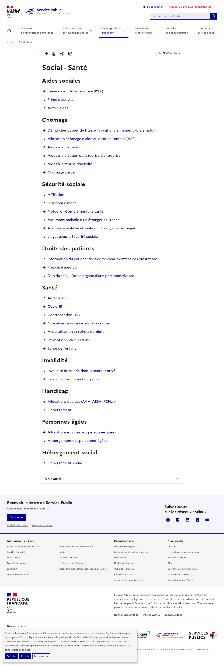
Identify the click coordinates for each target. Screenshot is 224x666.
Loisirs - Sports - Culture (71, 563)
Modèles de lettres (123, 563)
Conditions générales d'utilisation (176, 649)
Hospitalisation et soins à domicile (76, 331)
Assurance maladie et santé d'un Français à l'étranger (91, 228)
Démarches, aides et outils (143, 31)
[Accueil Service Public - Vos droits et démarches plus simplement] (48, 15)
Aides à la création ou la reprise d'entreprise (84, 155)
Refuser (25, 656)
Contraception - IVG (65, 314)
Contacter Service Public (206, 31)
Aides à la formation (64, 147)
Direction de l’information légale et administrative (165, 603)
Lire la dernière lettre (17, 525)
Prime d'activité (61, 99)
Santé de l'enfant (62, 348)
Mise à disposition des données (183, 552)
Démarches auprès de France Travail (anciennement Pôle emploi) (101, 130)
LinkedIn (187, 519)
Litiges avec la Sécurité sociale (73, 236)
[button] (69, 54)
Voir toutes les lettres (42, 525)
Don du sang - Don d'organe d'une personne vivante (91, 275)
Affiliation (56, 194)
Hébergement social (65, 463)
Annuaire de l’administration (177, 31)
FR (169, 53)
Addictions (57, 298)
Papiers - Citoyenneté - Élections (23, 546)
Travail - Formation (16, 563)
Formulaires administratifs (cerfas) (131, 552)
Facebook (168, 519)
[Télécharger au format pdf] (46, 54)
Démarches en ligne (124, 546)
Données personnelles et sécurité (138, 649)
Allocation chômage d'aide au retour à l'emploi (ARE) (91, 138)
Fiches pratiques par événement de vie (75, 31)
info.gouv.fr (150, 615)
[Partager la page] (62, 54)
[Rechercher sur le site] (213, 16)
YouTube (207, 519)
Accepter (11, 656)
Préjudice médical (62, 267)
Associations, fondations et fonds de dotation (82, 568)
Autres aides (58, 108)
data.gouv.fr (172, 615)
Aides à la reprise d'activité (70, 163)
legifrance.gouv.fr (124, 615)
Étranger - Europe (68, 557)
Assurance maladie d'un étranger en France (84, 219)
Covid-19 (55, 306)
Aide (170, 563)
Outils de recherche (124, 568)
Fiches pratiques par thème (111, 31)
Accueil (11, 42)
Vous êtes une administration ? (183, 568)
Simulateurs (120, 557)
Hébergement (59, 409)
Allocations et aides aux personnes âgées (82, 432)
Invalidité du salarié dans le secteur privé (81, 370)
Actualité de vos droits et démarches (37, 31)
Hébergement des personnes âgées (77, 440)
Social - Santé (14, 557)
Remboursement (62, 203)
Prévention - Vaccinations (69, 340)
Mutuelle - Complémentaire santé (76, 211)
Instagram (197, 519)
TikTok (177, 519)
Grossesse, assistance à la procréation (79, 323)
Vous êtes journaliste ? (179, 574)
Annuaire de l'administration (128, 580)
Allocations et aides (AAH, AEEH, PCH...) (81, 401)
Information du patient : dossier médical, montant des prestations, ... (105, 259)
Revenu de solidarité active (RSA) (75, 91)
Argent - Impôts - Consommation (76, 546)
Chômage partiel (62, 172)
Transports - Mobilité (17, 574)
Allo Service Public (123, 574)
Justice (62, 552)
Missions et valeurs (177, 557)
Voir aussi (53, 479)
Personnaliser (41, 656)
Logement (12, 568)
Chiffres (172, 546)
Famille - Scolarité (16, 552)
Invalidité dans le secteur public (74, 379)
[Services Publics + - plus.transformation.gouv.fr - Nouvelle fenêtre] (203, 635)
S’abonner (16, 517)
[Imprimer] (54, 54)
